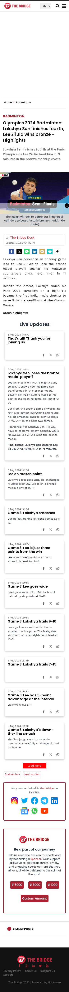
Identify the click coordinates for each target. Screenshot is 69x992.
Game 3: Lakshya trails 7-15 (32, 664)
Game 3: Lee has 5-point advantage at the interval (31, 697)
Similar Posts (23, 929)
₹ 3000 (35, 885)
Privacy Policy (12, 971)
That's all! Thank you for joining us (29, 340)
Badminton (13, 116)
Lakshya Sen (32, 774)
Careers (8, 975)
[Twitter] (19, 251)
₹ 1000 (53, 885)
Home (8, 102)
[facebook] (11, 251)
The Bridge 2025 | (20, 982)
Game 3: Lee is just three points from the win (29, 549)
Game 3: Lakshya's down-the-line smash (30, 731)
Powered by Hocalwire (46, 982)
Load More (34, 766)
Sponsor (35, 859)
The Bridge (47, 788)
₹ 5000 (17, 885)
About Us (31, 971)
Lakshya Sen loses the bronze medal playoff (33, 375)
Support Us (47, 971)
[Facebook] (43, 355)
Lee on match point (25, 473)
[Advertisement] (34, 57)
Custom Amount (34, 898)
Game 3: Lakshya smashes (31, 512)
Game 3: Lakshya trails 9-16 (32, 621)
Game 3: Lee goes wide (28, 586)
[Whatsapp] (27, 251)
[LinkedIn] (34, 251)
